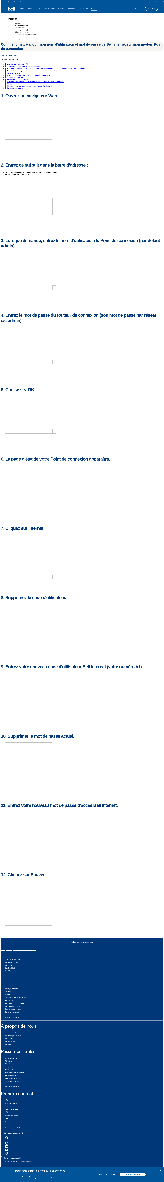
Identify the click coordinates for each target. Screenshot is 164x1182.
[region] (82, 1174)
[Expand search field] (136, 8)
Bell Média (8, 971)
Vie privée (8, 992)
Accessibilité (160, 2)
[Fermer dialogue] (160, 1170)
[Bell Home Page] (11, 8)
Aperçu (17, 23)
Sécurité (7, 994)
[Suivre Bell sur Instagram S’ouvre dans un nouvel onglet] (6, 1144)
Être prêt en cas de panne (13, 1009)
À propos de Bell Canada (13, 959)
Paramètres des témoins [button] (12, 1017)
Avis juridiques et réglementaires (15, 997)
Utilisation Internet (22, 32)
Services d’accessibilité (13, 1133)
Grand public (12, 2)
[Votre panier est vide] (141, 8)
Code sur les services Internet (14, 1003)
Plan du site (10, 1166)
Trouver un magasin (146, 2)
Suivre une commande (12, 1012)
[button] (18, 64)
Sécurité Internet (21, 30)
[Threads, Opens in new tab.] (6, 1154)
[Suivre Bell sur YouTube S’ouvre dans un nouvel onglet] (6, 1150)
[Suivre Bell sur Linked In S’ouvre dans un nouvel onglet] (6, 1147)
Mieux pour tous (34, 2)
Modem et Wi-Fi (21, 25)
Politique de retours (11, 989)
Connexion (151, 9)
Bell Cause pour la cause (13, 962)
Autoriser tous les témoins (132, 1174)
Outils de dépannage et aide (25, 34)
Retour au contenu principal (82, 942)
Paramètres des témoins (107, 1174)
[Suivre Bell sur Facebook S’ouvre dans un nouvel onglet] (6, 1138)
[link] (6, 1100)
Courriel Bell (19, 27)
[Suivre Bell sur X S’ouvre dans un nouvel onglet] (6, 1141)
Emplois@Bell (10, 968)
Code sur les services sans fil (14, 1006)
